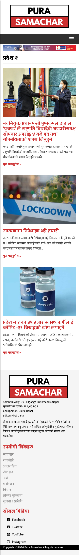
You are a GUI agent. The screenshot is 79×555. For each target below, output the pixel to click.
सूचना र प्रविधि (12, 501)
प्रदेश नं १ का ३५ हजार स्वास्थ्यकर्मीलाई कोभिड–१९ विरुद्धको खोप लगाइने (38, 325)
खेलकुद (8, 472)
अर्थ (5, 478)
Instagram (19, 542)
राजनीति (8, 460)
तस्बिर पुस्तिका (12, 496)
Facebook (18, 520)
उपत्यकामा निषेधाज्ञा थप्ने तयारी (31, 231)
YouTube (17, 534)
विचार (7, 490)
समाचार (8, 455)
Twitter (17, 527)
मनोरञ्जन (8, 484)
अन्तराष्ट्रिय (10, 466)
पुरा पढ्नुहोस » (12, 164)
